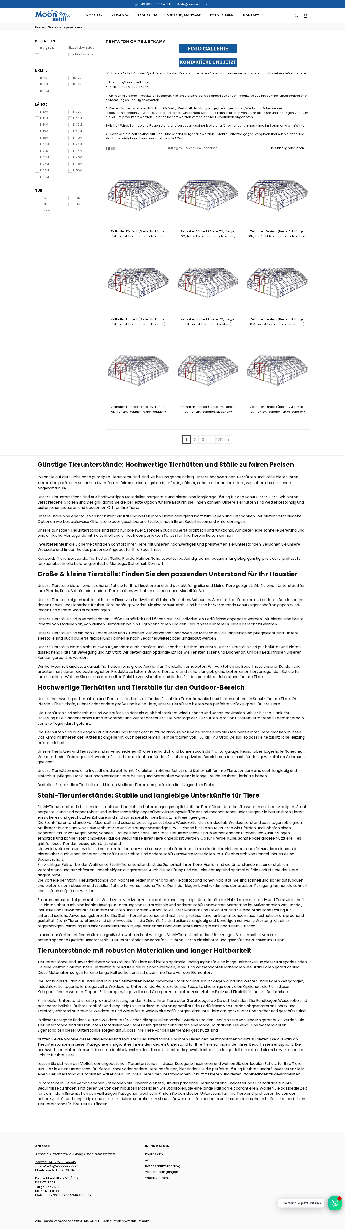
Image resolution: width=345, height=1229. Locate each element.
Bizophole (47, 48)
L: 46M (77, 157)
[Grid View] (108, 148)
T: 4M (77, 204)
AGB (148, 1160)
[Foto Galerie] (208, 48)
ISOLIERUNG (148, 15)
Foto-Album (221, 15)
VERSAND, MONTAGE (184, 15)
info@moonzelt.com (194, 4)
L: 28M (44, 170)
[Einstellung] (305, 15)
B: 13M (77, 84)
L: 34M (77, 118)
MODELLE (93, 15)
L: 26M (44, 164)
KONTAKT (251, 15)
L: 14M (44, 125)
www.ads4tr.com (135, 1221)
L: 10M (44, 112)
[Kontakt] (208, 62)
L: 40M (77, 138)
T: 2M (44, 204)
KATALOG (119, 15)
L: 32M (77, 112)
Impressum (154, 1154)
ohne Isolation (84, 54)
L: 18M (44, 138)
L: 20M (44, 144)
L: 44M (77, 151)
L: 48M (77, 164)
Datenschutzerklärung (162, 1166)
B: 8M (44, 84)
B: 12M (77, 78)
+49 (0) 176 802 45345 (155, 4)
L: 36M (77, 125)
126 (219, 440)
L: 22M (44, 151)
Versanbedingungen (161, 1172)
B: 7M (44, 78)
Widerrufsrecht (157, 1177)
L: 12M (44, 118)
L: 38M (77, 131)
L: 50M (77, 170)
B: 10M (44, 91)
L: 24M (44, 157)
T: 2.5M (45, 211)
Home (39, 27)
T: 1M (43, 198)
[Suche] (297, 15)
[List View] (113, 148)
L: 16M (44, 131)
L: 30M (44, 177)
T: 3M (77, 198)
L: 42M (77, 144)
